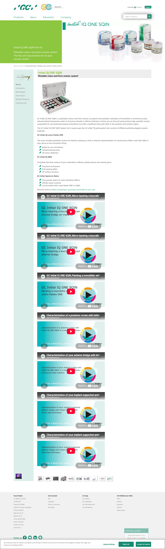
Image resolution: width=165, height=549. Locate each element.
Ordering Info (21, 103)
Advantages (20, 92)
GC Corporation (87, 501)
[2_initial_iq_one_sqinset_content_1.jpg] (49, 478)
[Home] (25, 7)
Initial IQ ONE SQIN (19, 519)
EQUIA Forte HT (18, 513)
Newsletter (51, 507)
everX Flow (17, 527)
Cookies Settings (109, 544)
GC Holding (85, 499)
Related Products (22, 99)
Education (18, 478)
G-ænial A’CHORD (19, 504)
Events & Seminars (54, 504)
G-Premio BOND (18, 510)
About (18, 84)
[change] (139, 7)
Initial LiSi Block (19, 522)
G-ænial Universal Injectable (22, 507)
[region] (82, 544)
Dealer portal (121, 510)
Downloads (20, 95)
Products (21, 66)
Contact (119, 507)
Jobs (49, 499)
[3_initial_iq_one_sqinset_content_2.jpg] (56, 478)
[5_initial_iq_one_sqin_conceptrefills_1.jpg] (72, 478)
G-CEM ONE (17, 501)
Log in (148, 7)
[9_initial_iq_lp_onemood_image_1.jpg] (103, 478)
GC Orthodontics (87, 507)
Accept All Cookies (143, 544)
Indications (20, 88)
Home (15, 66)
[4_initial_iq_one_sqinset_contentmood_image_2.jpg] (64, 478)
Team (118, 499)
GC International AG (88, 504)
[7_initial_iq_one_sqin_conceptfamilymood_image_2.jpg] (87, 478)
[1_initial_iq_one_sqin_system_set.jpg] (41, 478)
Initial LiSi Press (18, 525)
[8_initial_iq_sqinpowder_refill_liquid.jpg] (95, 478)
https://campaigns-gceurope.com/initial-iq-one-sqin (73, 189)
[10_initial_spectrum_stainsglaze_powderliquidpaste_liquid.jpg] (110, 478)
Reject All (126, 544)
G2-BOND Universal (20, 499)
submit (149, 16)
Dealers (119, 501)
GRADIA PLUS (18, 516)
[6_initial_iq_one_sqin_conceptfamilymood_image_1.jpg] (80, 478)
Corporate (51, 501)
